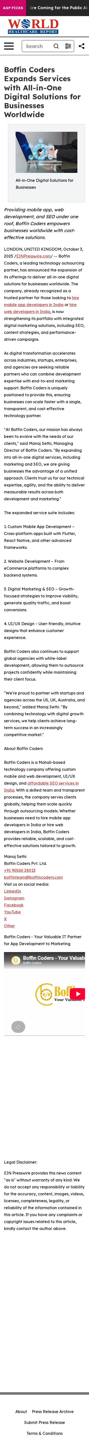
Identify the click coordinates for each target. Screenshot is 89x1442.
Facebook (13, 905)
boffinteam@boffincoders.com (33, 877)
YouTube (12, 911)
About (21, 1411)
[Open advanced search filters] (68, 46)
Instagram (14, 898)
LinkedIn (12, 891)
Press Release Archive (53, 1411)
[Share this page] (81, 46)
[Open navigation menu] (9, 46)
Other (9, 925)
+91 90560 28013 (19, 870)
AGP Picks (13, 8)
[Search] (56, 46)
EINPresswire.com (33, 256)
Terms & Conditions (44, 1433)
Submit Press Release (44, 1422)
